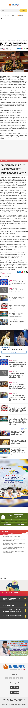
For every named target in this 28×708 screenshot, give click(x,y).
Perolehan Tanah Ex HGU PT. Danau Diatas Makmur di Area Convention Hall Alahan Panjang (18, 386)
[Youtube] (21, 678)
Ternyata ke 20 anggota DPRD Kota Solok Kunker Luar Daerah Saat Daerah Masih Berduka (17, 307)
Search (23, 10)
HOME (4, 699)
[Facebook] (6, 678)
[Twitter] (14, 678)
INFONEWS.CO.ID (13, 704)
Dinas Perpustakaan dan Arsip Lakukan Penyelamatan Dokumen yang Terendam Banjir (16, 323)
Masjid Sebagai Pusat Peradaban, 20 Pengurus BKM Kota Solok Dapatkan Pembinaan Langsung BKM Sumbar (16, 315)
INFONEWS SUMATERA (21, 701)
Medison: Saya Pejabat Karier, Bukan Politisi (11, 536)
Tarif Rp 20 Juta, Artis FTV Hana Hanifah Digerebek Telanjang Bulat (11, 604)
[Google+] (17, 678)
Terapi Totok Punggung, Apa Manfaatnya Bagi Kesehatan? (12, 616)
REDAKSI (9, 699)
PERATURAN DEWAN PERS (19, 699)
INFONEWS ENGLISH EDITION (8, 701)
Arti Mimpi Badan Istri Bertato (13, 593)
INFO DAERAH (2, 49)
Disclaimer (18, 700)
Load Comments (4, 457)
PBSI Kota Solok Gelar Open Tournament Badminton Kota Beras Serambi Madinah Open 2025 (17, 299)
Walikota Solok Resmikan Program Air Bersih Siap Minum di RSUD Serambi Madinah (14, 539)
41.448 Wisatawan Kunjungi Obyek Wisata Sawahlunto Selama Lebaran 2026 (17, 290)
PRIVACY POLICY (10, 700)
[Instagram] (10, 678)
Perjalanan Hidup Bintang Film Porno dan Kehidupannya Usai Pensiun (11, 598)
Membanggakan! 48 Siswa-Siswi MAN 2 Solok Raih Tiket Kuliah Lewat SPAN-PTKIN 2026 (17, 283)
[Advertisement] (14, 29)
